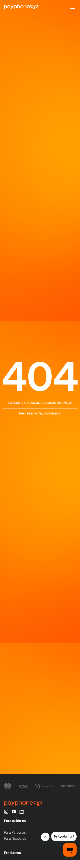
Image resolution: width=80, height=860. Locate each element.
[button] (71, 7)
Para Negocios (15, 839)
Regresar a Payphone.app (40, 413)
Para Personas (15, 833)
